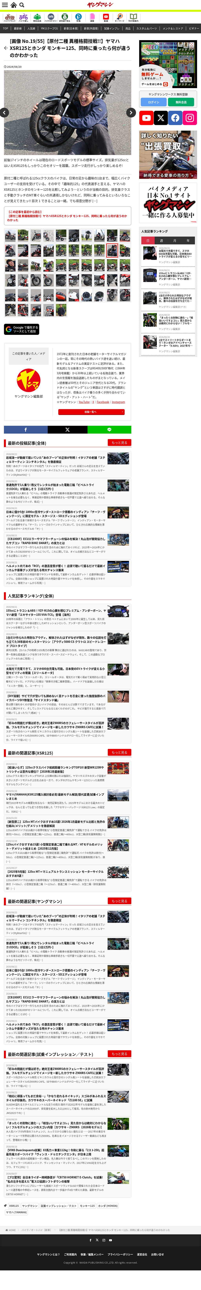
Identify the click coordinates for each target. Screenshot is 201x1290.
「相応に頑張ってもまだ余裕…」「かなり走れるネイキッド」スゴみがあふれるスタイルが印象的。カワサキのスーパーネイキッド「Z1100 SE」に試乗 (56, 1098)
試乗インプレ (112, 28)
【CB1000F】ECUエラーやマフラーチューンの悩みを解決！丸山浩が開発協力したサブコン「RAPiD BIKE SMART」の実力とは (55, 541)
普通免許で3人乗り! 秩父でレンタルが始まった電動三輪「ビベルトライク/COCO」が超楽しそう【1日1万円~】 (50, 487)
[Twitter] (68, 430)
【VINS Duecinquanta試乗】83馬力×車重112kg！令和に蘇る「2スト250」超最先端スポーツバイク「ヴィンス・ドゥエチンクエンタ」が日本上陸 (55, 1152)
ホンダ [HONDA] (108, 1206)
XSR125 (14, 1206)
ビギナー (194, 28)
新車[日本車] (71, 28)
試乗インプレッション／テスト (59, 1206)
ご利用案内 (70, 1254)
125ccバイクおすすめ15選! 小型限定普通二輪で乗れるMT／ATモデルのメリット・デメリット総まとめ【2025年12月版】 (54, 846)
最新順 (18, 28)
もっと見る (119, 442)
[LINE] (109, 430)
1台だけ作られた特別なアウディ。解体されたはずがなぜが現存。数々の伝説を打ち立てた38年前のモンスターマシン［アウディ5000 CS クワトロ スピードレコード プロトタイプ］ (56, 642)
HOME (12, 1230)
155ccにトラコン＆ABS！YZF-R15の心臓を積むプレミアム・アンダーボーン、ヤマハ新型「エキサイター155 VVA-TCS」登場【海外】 (56, 612)
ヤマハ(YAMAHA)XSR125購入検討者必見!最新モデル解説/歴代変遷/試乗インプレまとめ (55, 796)
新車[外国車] (91, 28)
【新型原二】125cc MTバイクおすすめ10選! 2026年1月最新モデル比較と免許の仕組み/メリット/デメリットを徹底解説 (55, 824)
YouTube (84, 402)
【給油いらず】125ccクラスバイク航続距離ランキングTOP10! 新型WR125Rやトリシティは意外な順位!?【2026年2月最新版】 (55, 769)
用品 (128, 28)
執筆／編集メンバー (92, 1254)
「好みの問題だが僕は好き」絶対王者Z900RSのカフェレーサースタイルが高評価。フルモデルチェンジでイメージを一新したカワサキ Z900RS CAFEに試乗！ (55, 725)
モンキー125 (87, 1206)
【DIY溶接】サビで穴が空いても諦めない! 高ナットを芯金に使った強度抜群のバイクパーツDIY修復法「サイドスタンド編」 (55, 698)
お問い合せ (157, 1254)
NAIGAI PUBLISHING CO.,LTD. (97, 1262)
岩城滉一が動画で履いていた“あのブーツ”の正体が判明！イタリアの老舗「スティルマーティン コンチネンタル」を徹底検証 (55, 460)
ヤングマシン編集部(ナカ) (172, 307)
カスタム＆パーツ (146, 28)
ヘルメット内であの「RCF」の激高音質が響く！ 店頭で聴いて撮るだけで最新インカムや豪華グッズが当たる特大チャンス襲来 (55, 568)
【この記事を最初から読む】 (67, 216)
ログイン (153, 102)
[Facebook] (26, 430)
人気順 (31, 28)
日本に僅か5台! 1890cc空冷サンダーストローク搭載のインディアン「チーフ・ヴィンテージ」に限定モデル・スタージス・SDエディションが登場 (55, 514)
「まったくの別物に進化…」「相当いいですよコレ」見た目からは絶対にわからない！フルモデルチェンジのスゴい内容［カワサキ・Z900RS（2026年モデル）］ (56, 1125)
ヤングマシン (29, 1206)
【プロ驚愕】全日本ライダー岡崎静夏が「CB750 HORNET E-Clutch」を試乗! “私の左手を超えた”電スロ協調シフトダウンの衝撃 (54, 1179)
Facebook (103, 402)
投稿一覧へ (90, 411)
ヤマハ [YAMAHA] (16, 1212)
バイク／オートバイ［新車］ (37, 1230)
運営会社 (142, 1254)
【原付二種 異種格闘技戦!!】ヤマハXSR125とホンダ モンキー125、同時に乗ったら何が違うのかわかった (114, 1230)
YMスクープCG (49, 28)
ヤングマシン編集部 (169, 262)
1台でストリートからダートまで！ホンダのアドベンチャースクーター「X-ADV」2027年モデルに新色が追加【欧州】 (176, 343)
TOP (5, 28)
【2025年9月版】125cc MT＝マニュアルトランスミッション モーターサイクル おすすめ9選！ (55, 874)
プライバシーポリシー (120, 1254)
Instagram (118, 402)
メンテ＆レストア (173, 28)
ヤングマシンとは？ (48, 1254)
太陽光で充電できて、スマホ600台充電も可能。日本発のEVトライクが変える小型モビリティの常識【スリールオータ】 (55, 671)
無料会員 (181, 102)
